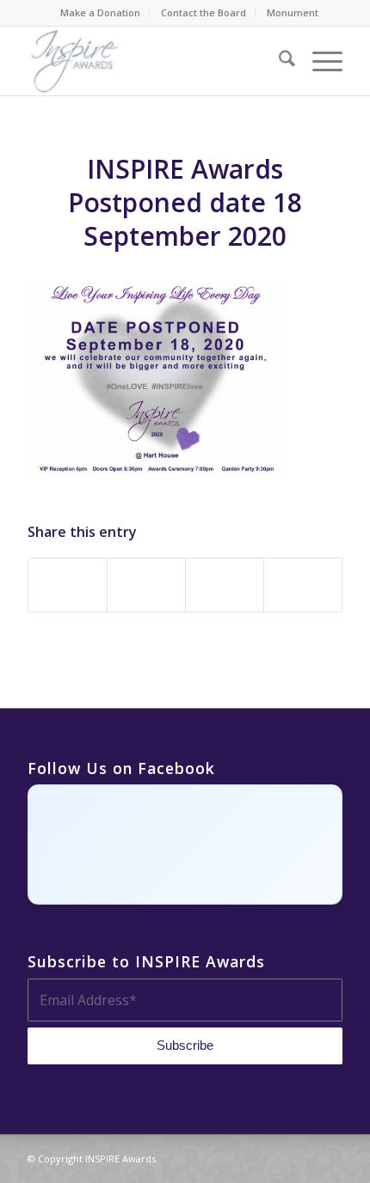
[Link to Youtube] (329, 1156)
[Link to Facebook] (252, 1156)
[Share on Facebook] (67, 585)
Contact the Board (203, 12)
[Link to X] (304, 1156)
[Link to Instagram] (278, 1156)
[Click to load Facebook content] (185, 844)
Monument (292, 12)
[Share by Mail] (303, 585)
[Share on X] (146, 585)
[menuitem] (101, 13)
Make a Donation (100, 12)
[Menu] (318, 61)
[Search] (278, 61)
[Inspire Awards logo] (153, 61)
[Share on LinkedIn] (224, 585)
